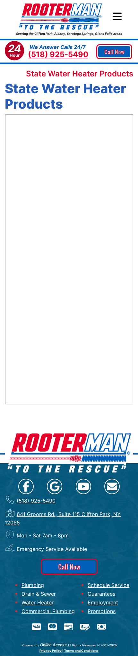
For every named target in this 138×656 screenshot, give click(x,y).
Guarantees (101, 594)
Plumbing (33, 585)
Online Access (53, 645)
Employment (103, 602)
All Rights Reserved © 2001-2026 (92, 645)
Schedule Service (108, 585)
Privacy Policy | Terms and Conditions (69, 650)
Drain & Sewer (39, 594)
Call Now (114, 51)
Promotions (102, 611)
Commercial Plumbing (48, 611)
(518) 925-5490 (58, 54)
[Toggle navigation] (117, 16)
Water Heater (38, 602)
